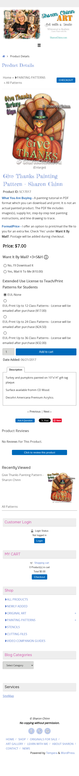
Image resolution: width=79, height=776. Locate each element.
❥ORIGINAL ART (15, 613)
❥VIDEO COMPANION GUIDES (25, 641)
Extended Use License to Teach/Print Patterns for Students (33, 283)
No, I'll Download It (20, 265)
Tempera (51, 753)
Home (7, 78)
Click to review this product (39, 452)
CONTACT (12, 748)
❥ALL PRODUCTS (16, 599)
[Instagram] (47, 731)
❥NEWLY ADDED (16, 606)
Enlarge (39, 167)
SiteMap (8, 696)
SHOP (22, 739)
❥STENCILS (12, 627)
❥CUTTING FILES (16, 634)
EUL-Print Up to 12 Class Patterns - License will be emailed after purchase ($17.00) (37, 308)
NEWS (26, 748)
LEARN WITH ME (37, 744)
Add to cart (46, 351)
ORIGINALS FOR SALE (43, 739)
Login (39, 540)
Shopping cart (41, 562)
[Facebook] (31, 731)
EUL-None (14, 295)
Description (15, 369)
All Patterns (14, 83)
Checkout (39, 576)
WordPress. (68, 753)
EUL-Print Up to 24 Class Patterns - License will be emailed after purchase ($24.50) (37, 324)
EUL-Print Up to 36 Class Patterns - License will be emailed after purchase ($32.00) (37, 340)
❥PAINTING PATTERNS (30, 78)
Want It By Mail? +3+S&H (23, 256)
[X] (39, 731)
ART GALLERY (14, 744)
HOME (10, 739)
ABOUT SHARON (62, 744)
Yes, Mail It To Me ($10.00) (25, 271)
